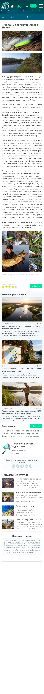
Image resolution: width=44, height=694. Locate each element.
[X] (22, 466)
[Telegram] (30, 466)
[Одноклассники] (17, 466)
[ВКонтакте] (13, 466)
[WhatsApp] (26, 466)
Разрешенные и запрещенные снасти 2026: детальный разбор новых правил (22, 412)
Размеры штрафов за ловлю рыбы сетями (29, 520)
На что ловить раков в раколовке (29, 479)
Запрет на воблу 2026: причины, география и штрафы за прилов (21, 327)
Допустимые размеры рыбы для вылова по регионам (29, 492)
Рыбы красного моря (25, 506)
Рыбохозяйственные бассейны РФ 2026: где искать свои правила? (22, 370)
